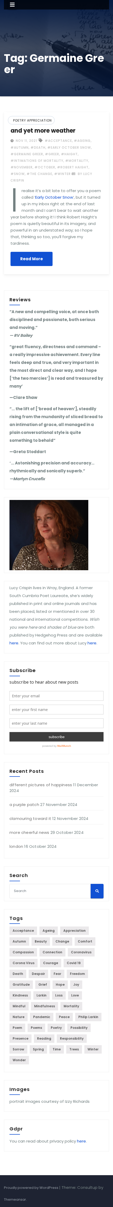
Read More (31, 259)
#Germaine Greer (27, 154)
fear (57, 973)
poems (36, 1027)
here (13, 643)
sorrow (18, 1049)
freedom (77, 973)
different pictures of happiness (40, 785)
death (18, 973)
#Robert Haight (73, 167)
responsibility (72, 1038)
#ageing (82, 140)
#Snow (18, 174)
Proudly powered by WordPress (31, 1187)
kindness (20, 995)
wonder (19, 1060)
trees (74, 1049)
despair (38, 973)
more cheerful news (29, 832)
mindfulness (44, 1006)
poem (17, 1027)
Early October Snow (54, 197)
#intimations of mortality (37, 160)
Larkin (42, 995)
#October (44, 167)
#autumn (20, 147)
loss (59, 995)
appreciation (74, 930)
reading (44, 1038)
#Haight (69, 154)
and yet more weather (43, 131)
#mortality (76, 160)
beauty (41, 941)
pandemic (41, 1017)
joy (76, 984)
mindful (19, 1006)
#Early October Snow (69, 147)
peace (64, 1017)
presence (20, 1038)
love (75, 995)
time (57, 1049)
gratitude (21, 984)
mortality (71, 1006)
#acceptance (58, 140)
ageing (49, 930)
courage (50, 963)
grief (42, 984)
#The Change (39, 174)
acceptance (23, 930)
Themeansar (15, 1199)
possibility (79, 1027)
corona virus (23, 963)
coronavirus (81, 952)
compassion (23, 952)
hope (60, 984)
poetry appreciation (32, 120)
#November (22, 167)
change (62, 941)
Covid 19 (74, 963)
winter (93, 1049)
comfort (85, 941)
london (16, 846)
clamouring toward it (30, 818)
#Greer (52, 154)
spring (38, 1049)
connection (52, 952)
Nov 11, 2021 (26, 140)
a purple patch (24, 804)
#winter (62, 174)
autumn (19, 941)
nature (18, 1017)
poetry (56, 1027)
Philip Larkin (88, 1017)
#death (37, 147)
